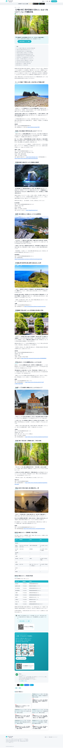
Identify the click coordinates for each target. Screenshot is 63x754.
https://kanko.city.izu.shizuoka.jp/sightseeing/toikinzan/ (36, 436)
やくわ (20, 673)
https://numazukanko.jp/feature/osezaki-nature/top (35, 306)
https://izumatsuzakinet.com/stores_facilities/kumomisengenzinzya (28, 259)
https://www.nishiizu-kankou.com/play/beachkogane (34, 528)
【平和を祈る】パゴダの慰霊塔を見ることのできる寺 (24, 57)
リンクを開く (32, 627)
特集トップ (44, 1)
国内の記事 (50, 737)
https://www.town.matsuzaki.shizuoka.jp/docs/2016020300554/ (33, 358)
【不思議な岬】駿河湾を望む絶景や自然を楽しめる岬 (24, 54)
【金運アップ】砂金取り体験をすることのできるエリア (25, 58)
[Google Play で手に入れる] (42, 4)
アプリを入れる (54, 1)
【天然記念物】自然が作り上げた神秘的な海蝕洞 (24, 51)
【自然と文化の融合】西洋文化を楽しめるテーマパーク (25, 49)
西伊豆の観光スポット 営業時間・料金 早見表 (23, 63)
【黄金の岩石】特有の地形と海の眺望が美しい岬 (24, 61)
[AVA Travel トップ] (9, 1)
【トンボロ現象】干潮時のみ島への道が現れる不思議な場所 (25, 48)
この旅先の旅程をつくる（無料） (24, 41)
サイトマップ (55, 737)
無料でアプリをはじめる (21, 658)
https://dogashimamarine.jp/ (32, 210)
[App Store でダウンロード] (36, 4)
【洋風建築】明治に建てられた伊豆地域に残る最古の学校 (25, 55)
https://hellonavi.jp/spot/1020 (33, 127)
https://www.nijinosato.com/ (32, 157)
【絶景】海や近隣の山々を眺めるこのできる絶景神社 (24, 52)
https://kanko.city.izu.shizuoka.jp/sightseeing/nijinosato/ (26, 158)
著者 (49, 1)
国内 (47, 1)
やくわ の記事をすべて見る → (23, 680)
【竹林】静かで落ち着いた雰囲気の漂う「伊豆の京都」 (25, 60)
